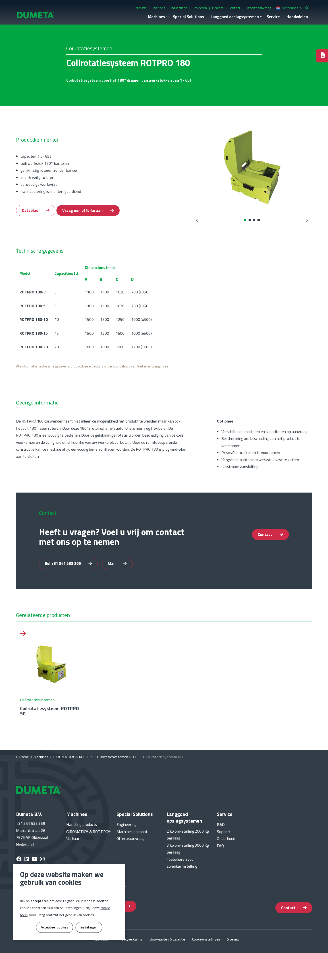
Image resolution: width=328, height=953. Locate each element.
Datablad (30, 210)
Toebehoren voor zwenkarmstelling (182, 862)
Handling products (81, 824)
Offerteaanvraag (258, 7)
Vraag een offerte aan (83, 210)
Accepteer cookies (54, 927)
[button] (252, 167)
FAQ (220, 846)
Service (273, 17)
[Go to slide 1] (245, 220)
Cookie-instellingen (206, 939)
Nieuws (141, 7)
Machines (156, 17)
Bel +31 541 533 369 (63, 563)
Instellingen (89, 927)
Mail (112, 563)
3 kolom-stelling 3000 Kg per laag (188, 848)
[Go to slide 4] (258, 220)
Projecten (199, 7)
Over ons (158, 7)
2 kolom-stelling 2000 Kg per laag (188, 834)
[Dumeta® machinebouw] (35, 15)
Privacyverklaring (130, 939)
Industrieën (178, 7)
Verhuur (72, 838)
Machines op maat (131, 832)
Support (223, 832)
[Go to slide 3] (254, 220)
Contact (234, 7)
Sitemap (233, 939)
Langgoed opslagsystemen (235, 17)
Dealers (217, 7)
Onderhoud (226, 838)
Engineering (126, 824)
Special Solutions (188, 17)
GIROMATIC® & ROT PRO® (88, 832)
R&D (221, 824)
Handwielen (297, 17)
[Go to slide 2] (250, 220)
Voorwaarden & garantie (167, 939)
